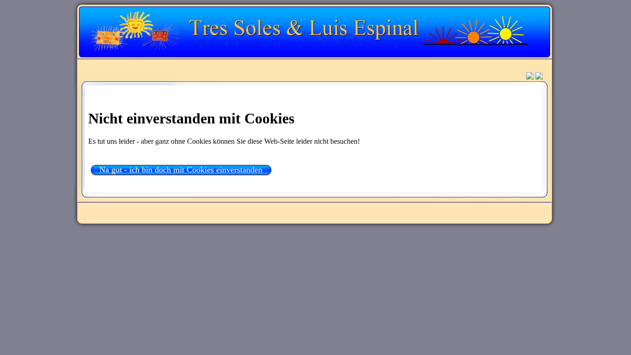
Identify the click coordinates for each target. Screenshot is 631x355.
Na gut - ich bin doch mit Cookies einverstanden (180, 169)
